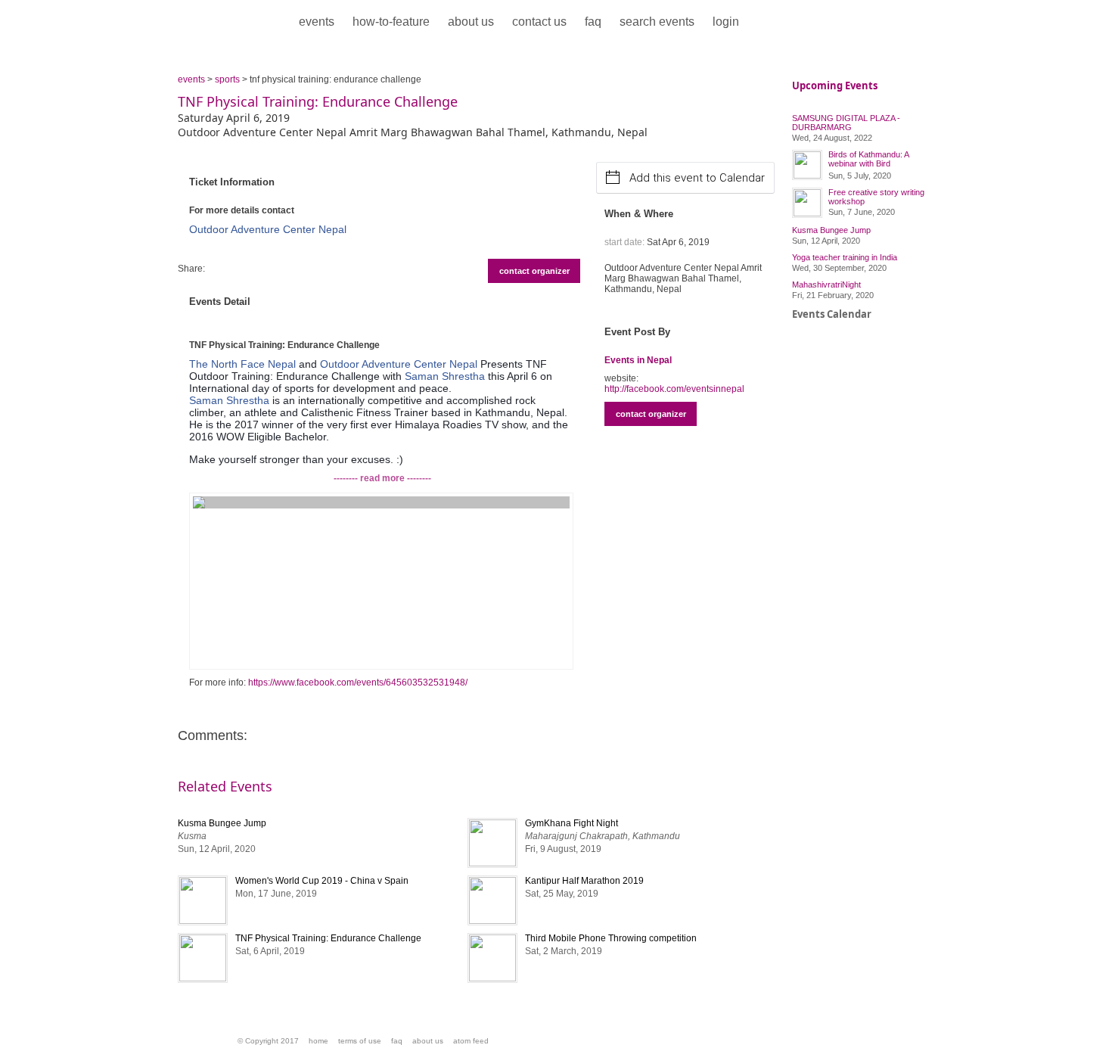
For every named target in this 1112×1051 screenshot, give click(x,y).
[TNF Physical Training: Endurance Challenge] (381, 581)
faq (593, 21)
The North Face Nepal (242, 364)
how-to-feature (391, 21)
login (726, 21)
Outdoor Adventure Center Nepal (267, 229)
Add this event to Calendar (697, 178)
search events (657, 21)
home (318, 1041)
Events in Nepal (638, 360)
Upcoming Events (834, 85)
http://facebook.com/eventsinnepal (674, 389)
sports (227, 79)
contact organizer (534, 270)
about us (471, 21)
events (316, 21)
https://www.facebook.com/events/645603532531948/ (357, 682)
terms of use (359, 1041)
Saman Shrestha (445, 376)
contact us (539, 21)
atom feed (471, 1041)
